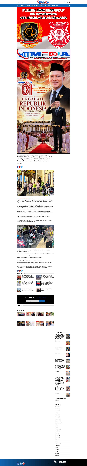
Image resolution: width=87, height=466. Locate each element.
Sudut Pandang (44, 155)
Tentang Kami (48, 463)
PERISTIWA (23, 5)
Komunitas (57, 420)
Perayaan (57, 439)
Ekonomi (57, 435)
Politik (56, 427)
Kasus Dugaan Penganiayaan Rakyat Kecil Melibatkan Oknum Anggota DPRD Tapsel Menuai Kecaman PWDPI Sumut (47, 283)
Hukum (24, 155)
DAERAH (33, 5)
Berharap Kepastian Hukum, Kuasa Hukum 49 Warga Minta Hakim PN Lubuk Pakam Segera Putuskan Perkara (60, 336)
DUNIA (37, 5)
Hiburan (56, 449)
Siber (40, 463)
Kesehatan (57, 445)
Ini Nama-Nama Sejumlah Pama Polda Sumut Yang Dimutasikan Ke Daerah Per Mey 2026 (60, 367)
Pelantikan (57, 429)
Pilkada (56, 431)
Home (18, 155)
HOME (18, 5)
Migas (56, 455)
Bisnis (56, 433)
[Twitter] (22, 167)
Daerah (21, 155)
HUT (56, 451)
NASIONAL (28, 5)
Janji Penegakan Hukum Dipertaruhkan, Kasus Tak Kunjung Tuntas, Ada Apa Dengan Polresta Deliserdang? (60, 388)
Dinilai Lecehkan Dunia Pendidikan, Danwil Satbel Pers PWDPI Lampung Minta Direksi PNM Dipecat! (46, 289)
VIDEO (53, 5)
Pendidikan (57, 443)
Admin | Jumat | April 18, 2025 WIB (21, 164)
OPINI (57, 5)
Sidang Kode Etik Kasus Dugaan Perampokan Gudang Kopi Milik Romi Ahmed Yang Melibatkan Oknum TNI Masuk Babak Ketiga (28, 289)
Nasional (57, 410)
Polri (40, 155)
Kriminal (27, 155)
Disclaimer (43, 463)
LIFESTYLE (45, 5)
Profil (56, 447)
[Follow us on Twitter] (21, 463)
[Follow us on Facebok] (18, 463)
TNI (48, 155)
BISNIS (40, 5)
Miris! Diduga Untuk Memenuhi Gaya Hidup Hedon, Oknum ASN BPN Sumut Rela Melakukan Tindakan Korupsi (27, 283)
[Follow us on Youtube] (23, 463)
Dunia (56, 441)
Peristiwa (36, 155)
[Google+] (20, 167)
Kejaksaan (57, 437)
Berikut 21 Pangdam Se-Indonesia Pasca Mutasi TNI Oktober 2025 (60, 348)
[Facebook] (18, 167)
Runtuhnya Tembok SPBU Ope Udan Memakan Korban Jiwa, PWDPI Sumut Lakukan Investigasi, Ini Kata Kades (47, 277)
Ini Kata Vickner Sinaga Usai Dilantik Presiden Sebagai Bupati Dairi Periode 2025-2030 (59, 361)
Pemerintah (32, 155)
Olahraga (57, 453)
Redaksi (36, 463)
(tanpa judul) (57, 340)
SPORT (49, 5)
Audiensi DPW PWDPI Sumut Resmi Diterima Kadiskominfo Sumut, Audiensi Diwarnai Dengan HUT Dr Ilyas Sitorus (28, 277)
